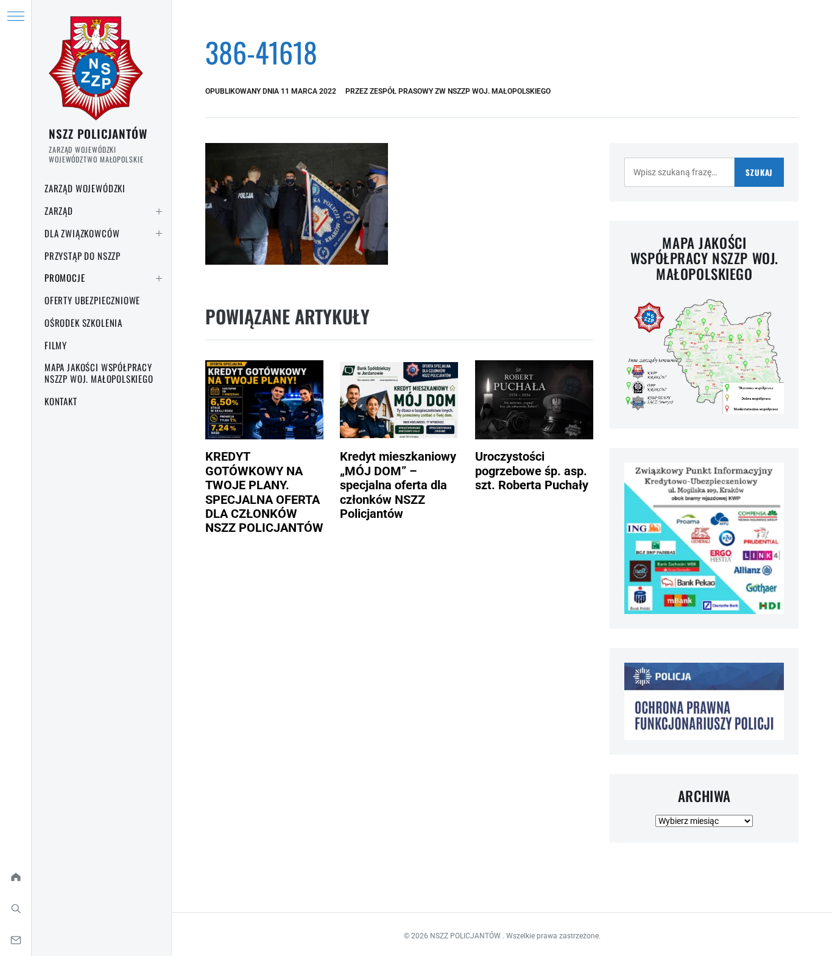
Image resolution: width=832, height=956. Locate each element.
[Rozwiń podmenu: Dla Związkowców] (159, 234)
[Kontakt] (15, 940)
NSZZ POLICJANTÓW (98, 133)
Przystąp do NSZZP (82, 255)
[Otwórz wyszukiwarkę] (15, 908)
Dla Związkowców (81, 233)
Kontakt (60, 401)
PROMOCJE (64, 277)
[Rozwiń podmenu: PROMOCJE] (159, 278)
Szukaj (759, 172)
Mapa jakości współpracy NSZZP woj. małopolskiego (98, 372)
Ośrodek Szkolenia (83, 322)
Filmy (55, 345)
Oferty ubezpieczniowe (92, 300)
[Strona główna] (15, 877)
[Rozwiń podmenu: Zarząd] (159, 211)
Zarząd (58, 210)
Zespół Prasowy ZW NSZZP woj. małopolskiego (460, 91)
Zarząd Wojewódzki (84, 188)
